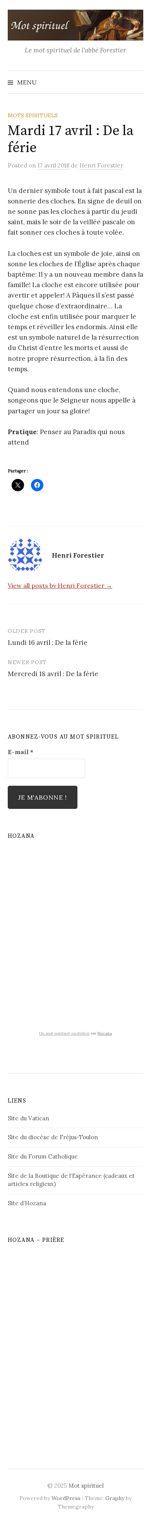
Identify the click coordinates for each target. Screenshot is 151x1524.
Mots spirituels (33, 115)
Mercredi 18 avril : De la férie (53, 674)
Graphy (114, 1498)
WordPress (66, 1498)
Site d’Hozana (27, 1203)
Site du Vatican (28, 1118)
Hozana (105, 1033)
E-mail (20, 752)
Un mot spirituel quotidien (64, 1033)
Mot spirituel (86, 1485)
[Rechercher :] (136, 82)
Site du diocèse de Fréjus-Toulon (53, 1137)
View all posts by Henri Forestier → (60, 585)
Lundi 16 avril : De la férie (48, 642)
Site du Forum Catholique (43, 1156)
